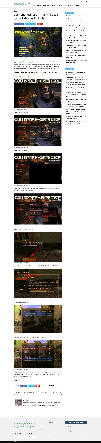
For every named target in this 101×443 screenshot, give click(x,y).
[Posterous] (84, 2)
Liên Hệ (77, 5)
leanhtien (54, 372)
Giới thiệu (37, 5)
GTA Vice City (62, 5)
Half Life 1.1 (24, 380)
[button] (85, 5)
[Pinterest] (82, 2)
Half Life (19, 380)
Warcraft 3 (25, 406)
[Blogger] (77, 2)
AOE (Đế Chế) (46, 5)
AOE (56, 405)
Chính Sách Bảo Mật (44, 431)
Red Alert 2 (71, 5)
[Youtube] (86, 2)
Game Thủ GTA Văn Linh (44, 435)
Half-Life (54, 5)
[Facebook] (79, 2)
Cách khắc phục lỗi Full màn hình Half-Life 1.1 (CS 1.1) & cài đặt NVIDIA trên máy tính (76, 111)
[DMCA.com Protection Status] (18, 430)
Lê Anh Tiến (17, 20)
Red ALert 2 (30, 406)
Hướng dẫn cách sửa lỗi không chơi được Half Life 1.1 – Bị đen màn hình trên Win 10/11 (76, 94)
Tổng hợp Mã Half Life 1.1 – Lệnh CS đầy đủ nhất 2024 (24, 393)
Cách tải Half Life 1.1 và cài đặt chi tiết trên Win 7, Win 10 (51, 393)
